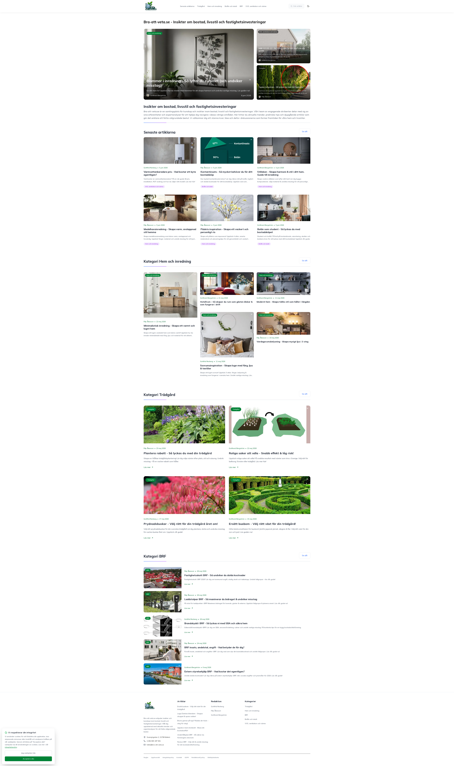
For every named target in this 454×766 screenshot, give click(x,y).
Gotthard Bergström (265, 168)
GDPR (187, 757)
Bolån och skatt (231, 6)
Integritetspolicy (168, 757)
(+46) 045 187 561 (154, 741)
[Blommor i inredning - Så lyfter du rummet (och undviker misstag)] (199, 64)
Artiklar (181, 701)
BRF (241, 6)
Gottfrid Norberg (150, 168)
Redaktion (216, 701)
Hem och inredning (214, 6)
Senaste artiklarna (187, 6)
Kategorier (250, 701)
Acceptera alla (28, 759)
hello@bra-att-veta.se (155, 745)
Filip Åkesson (205, 168)
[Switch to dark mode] (308, 6)
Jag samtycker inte (28, 753)
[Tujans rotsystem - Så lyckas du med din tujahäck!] (283, 82)
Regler (146, 757)
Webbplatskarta (213, 757)
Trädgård (201, 6)
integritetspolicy (11, 747)
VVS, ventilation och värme (256, 6)
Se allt (304, 131)
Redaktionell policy (198, 757)
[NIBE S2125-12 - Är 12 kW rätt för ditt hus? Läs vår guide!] (283, 46)
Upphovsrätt (155, 757)
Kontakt (179, 757)
